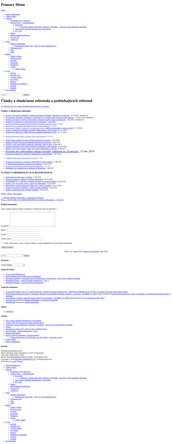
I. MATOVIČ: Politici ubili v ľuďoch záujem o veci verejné (22, 158)
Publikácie (14, 65)
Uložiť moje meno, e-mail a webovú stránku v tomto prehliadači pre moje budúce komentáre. (38, 243)
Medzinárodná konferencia (20, 35)
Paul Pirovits (31, 106)
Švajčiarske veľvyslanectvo (20, 21)
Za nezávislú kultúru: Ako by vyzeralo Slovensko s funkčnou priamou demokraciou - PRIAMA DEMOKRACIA (48, 292)
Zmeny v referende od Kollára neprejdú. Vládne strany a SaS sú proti (31, 130)
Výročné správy (16, 77)
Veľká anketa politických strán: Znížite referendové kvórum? (28, 140)
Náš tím (13, 73)
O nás (8, 71)
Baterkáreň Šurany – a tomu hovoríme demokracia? (25, 283)
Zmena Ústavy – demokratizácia (22, 23)
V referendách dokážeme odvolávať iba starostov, (24, 164)
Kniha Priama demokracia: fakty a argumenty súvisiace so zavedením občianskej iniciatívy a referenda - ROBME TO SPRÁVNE (54, 294)
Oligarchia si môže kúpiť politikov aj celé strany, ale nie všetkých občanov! (26, 136)
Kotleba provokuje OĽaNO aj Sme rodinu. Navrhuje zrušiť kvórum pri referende (36, 120)
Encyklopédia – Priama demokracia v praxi (21, 331)
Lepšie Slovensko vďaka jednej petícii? (113, 292)
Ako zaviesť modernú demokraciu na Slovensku (33, 29)
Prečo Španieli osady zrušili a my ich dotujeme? (23, 276)
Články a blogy (16, 56)
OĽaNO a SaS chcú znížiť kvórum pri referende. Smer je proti (29, 144)
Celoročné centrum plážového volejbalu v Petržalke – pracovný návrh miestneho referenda (53, 27)
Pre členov (14, 79)
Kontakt (13, 88)
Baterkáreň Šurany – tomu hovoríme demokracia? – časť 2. (27, 281)
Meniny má (91, 251)
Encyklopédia (11, 90)
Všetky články (11, 16)
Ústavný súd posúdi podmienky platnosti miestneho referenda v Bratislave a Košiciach (37, 115)
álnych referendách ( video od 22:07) (40, 128)
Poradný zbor (15, 75)
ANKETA (14, 40)
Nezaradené (17, 194)
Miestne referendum (17, 44)
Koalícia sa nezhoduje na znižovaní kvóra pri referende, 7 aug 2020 (30, 122)
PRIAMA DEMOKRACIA (25, 359)
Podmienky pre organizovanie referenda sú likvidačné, (26, 168)
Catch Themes (17, 361)
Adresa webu (6, 239)
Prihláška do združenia (18, 84)
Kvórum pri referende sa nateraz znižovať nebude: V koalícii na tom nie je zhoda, (31, 124)
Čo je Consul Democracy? (15, 274)
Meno (4, 230)
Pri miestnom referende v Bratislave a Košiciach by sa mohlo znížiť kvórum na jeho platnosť (40, 118)
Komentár (5, 226)
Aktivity (9, 19)
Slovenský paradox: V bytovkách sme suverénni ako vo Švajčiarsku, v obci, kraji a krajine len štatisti (43, 278)
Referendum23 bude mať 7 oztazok (19, 177)
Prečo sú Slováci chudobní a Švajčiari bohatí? (22, 335)
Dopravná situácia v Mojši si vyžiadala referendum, (25, 179)
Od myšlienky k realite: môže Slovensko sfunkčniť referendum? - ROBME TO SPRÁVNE (39, 298)
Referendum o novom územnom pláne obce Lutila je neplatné (28, 186)
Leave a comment (42, 106)
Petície (12, 33)
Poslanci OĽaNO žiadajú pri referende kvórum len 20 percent (28, 142)
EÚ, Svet (18, 31)
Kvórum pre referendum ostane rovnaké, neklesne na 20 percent (42, 151)
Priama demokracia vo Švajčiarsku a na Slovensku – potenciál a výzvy (36, 337)
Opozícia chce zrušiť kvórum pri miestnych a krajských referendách (24, 166)
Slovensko (19, 25)
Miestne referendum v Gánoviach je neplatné (41, 300)
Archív (12, 67)
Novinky (13, 61)
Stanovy (13, 82)
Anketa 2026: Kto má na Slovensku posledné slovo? (25, 323)
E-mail (4, 234)
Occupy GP (14, 37)
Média (8, 54)
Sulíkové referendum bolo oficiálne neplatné (22, 190)
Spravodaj (14, 63)
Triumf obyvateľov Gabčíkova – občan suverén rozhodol (27, 188)
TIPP (12, 52)
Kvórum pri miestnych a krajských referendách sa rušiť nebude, (29, 162)
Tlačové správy (16, 58)
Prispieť (13, 86)
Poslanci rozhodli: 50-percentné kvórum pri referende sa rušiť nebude (31, 147)
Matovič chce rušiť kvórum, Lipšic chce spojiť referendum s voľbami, (32, 149)
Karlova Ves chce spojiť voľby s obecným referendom (26, 183)
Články (8, 327)
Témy (8, 42)
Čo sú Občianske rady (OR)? (93, 298)
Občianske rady (16, 48)
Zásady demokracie (13, 14)
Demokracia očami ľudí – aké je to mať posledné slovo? (35, 46)
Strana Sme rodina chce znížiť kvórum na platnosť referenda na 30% (31, 132)
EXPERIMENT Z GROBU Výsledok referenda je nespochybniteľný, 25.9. (34, 181)
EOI (11, 50)
